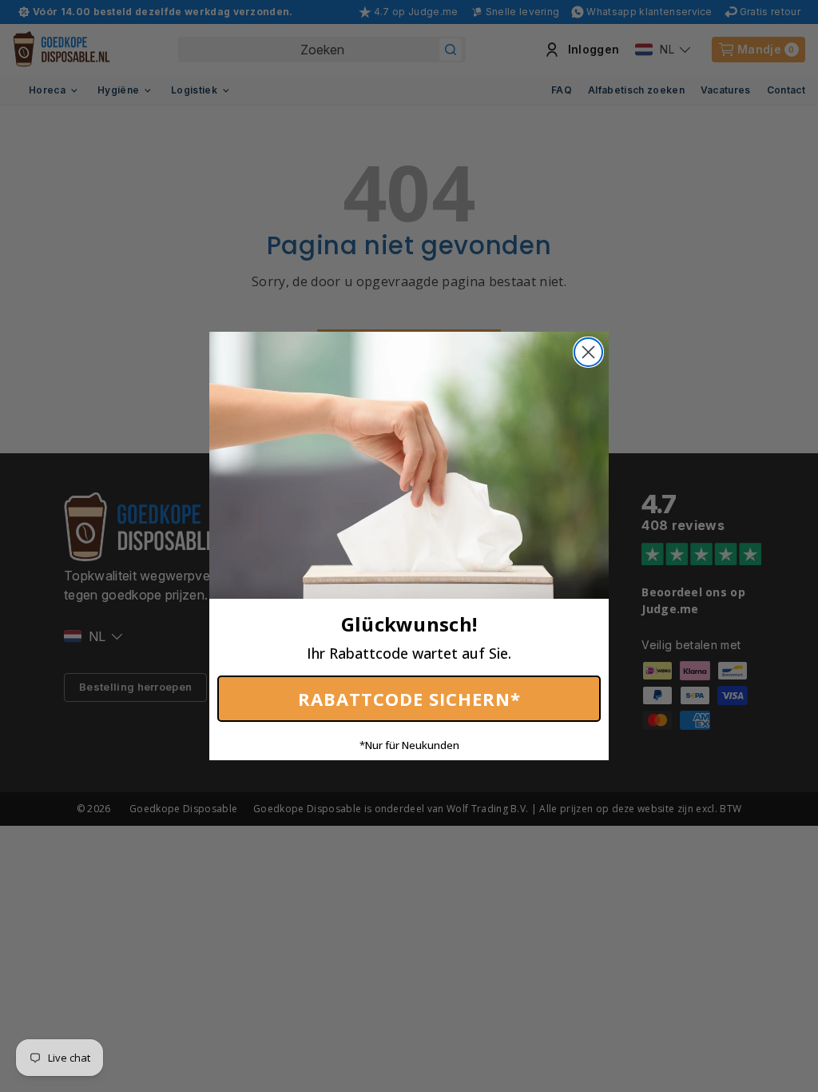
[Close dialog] (588, 352)
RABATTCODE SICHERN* (409, 699)
